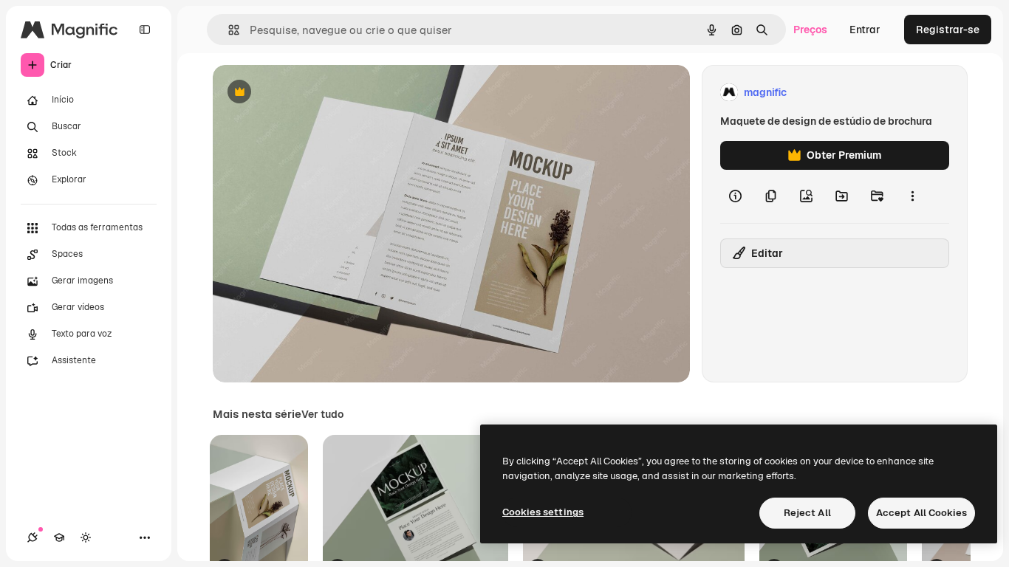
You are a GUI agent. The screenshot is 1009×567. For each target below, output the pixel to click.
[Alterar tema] (86, 537)
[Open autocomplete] (228, 29)
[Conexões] (32, 537)
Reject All (807, 512)
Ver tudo (322, 414)
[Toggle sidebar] (145, 29)
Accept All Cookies (921, 512)
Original (307, 93)
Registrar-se (947, 29)
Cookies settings (543, 512)
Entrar (864, 29)
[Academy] (59, 537)
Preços (810, 29)
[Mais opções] (912, 196)
